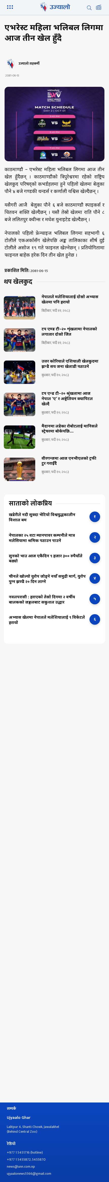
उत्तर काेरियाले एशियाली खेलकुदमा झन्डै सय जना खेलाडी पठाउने (70, 364)
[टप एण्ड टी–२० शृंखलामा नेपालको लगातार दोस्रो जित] (19, 340)
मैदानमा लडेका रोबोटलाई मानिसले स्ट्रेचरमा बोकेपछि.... (70, 429)
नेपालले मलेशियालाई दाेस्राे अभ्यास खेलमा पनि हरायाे (70, 300)
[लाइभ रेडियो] (98, 8)
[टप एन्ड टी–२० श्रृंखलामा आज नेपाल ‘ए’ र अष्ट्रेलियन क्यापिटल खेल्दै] (19, 404)
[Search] (89, 8)
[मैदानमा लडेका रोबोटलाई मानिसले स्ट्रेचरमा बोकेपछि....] (19, 437)
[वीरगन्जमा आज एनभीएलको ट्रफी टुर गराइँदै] (19, 469)
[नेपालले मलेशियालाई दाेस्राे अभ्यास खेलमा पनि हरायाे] (19, 308)
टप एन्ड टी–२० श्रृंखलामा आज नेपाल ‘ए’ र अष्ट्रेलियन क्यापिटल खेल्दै (67, 399)
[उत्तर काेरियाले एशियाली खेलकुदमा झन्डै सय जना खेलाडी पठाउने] (19, 372)
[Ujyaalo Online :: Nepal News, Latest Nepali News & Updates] (54, 7)
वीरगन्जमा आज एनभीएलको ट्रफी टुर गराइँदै (69, 461)
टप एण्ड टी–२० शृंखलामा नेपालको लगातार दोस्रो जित (69, 332)
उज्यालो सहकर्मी (29, 63)
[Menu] (11, 6)
